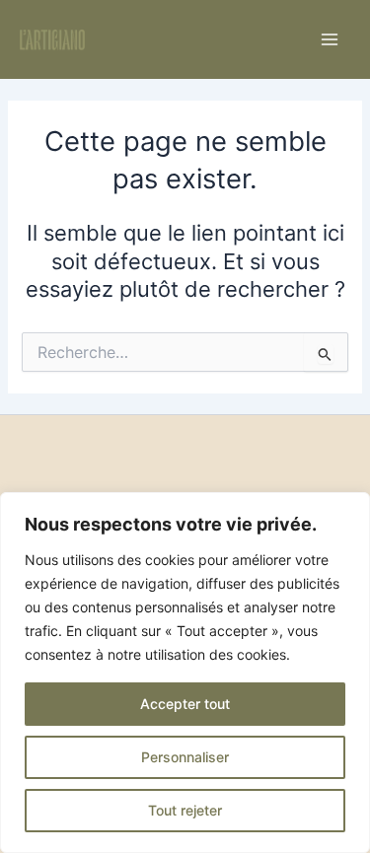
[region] (185, 672)
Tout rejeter (185, 810)
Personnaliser (185, 756)
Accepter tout (185, 703)
